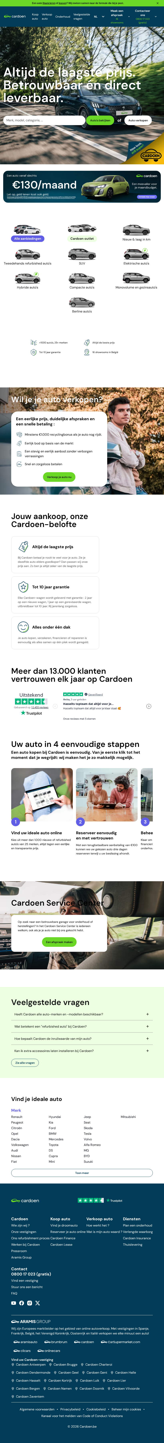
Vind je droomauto (64, 1225)
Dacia (15, 1139)
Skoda (88, 1128)
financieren (49, 3)
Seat (87, 1122)
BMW (52, 1134)
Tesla (87, 1134)
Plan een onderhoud (137, 1225)
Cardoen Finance (62, 1238)
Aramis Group (21, 1257)
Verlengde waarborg (138, 1232)
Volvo (88, 1139)
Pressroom (19, 1251)
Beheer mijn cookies (126, 1409)
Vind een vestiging (24, 1280)
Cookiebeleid (96, 1409)
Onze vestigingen (23, 1232)
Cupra (53, 1156)
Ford (52, 1128)
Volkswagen (20, 1145)
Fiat (14, 1162)
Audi (14, 1150)
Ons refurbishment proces (30, 1238)
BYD (87, 1156)
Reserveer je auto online (68, 1232)
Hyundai (55, 1117)
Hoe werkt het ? (97, 1225)
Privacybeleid (70, 1409)
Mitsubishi (128, 1117)
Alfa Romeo (92, 1145)
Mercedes (56, 1139)
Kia (51, 1122)
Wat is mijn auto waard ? (104, 1232)
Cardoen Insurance (137, 1238)
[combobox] (44, 120)
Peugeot (17, 1122)
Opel (14, 1134)
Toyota (53, 1145)
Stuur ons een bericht (27, 1287)
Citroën (16, 1128)
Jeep (87, 1117)
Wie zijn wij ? (20, 1225)
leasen (62, 3)
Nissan (16, 1156)
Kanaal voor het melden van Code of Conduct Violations (82, 1416)
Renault (16, 1117)
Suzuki (88, 1162)
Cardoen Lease (61, 1244)
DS (51, 1150)
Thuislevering (132, 1244)
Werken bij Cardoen (25, 1244)
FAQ (14, 1293)
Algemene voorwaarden (37, 1409)
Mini (52, 1162)
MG (86, 1150)
